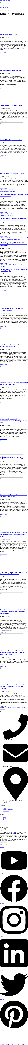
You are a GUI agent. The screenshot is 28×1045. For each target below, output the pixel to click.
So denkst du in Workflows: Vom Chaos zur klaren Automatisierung (14, 345)
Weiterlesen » (3, 52)
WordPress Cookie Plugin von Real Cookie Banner (12, 1044)
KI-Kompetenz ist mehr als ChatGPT (12, 105)
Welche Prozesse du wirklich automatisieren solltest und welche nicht (14, 383)
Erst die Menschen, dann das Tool (11, 140)
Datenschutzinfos (14, 832)
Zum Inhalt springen (5, 0)
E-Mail (2, 829)
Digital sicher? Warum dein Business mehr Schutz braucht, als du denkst (13, 573)
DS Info (2, 830)
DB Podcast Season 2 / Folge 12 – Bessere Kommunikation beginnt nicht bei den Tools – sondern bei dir (13, 652)
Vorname (2, 826)
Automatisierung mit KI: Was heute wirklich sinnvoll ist (11, 309)
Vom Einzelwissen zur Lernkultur (10, 70)
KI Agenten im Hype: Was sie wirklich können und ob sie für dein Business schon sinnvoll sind (13, 243)
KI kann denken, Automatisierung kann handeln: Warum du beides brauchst (13, 219)
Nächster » (2, 709)
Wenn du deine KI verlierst (8, 34)
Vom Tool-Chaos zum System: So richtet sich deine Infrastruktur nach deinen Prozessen (13, 686)
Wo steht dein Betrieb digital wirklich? (12, 173)
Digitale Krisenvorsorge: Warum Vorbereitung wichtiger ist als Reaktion (12, 458)
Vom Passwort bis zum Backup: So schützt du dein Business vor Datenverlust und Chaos (13, 534)
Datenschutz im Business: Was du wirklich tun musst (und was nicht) (13, 495)
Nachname (3, 827)
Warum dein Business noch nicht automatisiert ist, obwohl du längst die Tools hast (14, 420)
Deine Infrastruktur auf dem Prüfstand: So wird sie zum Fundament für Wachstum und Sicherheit (13, 611)
